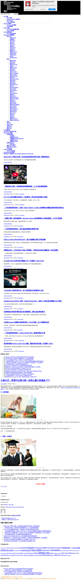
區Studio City (13, 111)
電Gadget (63, 555)
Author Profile (16, 515)
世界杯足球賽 (10, 134)
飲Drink (9, 123)
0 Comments (21, 164)
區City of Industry (14, 73)
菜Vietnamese (13, 57)
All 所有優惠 (10, 26)
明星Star (7, 555)
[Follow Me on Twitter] (22, 578)
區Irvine (12, 86)
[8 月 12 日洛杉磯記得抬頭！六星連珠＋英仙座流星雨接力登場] (18, 359)
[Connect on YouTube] (49, 578)
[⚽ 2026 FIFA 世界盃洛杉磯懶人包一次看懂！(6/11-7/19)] (17, 368)
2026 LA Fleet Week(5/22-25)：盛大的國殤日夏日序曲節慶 (25, 239)
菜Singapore (13, 53)
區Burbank (12, 69)
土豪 (9, 504)
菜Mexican (12, 50)
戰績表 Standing (14, 141)
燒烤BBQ (12, 39)
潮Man (10, 555)
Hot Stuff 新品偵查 (11, 33)
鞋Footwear (68, 555)
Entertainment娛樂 (40, 548)
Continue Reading (8, 162)
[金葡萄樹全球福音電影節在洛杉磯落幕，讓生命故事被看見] (18, 372)
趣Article (53, 555)
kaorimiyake (6, 164)
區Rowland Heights (14, 104)
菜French (12, 43)
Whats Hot (14, 507)
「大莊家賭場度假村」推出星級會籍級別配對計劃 (21, 229)
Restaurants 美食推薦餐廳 (50, 550)
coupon (16, 548)
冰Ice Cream (10, 124)
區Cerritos (12, 70)
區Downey (12, 77)
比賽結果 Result (14, 140)
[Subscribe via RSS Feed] (8, 578)
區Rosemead (13, 103)
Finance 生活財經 (8, 149)
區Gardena (12, 81)
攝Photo (75, 553)
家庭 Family (64, 553)
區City (8, 59)
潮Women (14, 555)
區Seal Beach (13, 110)
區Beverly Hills (13, 64)
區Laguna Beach (14, 87)
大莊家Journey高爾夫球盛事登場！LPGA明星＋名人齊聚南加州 (26, 322)
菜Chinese (12, 40)
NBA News (12, 144)
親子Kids (39, 555)
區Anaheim (13, 61)
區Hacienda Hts (14, 84)
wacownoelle (3, 383)
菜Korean (12, 49)
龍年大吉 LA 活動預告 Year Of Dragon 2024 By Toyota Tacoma (19, 153)
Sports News (69, 550)
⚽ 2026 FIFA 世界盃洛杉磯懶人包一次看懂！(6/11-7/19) (24, 261)
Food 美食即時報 (8, 32)
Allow (52, 9)
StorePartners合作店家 (9, 152)
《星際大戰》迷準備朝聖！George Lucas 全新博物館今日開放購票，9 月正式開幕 (33, 218)
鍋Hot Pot (9, 127)
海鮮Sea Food (13, 52)
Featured (66, 548)
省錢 (12, 504)
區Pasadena (13, 101)
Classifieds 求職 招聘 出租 (10, 131)
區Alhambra (13, 60)
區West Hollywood (14, 120)
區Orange (12, 100)
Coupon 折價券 (7, 23)
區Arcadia (12, 63)
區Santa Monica (14, 108)
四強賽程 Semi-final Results (16, 138)
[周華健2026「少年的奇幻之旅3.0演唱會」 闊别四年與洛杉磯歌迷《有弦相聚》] (22, 366)
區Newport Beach (14, 98)
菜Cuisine (9, 36)
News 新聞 (36, 550)
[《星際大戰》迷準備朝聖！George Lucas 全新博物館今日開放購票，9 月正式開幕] (23, 362)
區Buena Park (13, 67)
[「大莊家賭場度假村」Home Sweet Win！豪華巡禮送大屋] (17, 375)
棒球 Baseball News (11, 146)
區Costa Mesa (13, 74)
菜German (12, 44)
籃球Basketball (10, 142)
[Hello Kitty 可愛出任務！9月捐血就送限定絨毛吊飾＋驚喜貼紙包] (19, 356)
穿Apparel (26, 555)
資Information (21, 507)
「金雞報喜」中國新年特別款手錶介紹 (9, 519)
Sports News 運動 (8, 132)
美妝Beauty (32, 555)
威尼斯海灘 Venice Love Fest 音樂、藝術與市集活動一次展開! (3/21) (28, 343)
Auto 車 (6, 548)
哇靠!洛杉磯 (5, 577)
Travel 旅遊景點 (19, 553)
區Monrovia (13, 96)
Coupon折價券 (22, 548)
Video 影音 (26, 553)
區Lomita (12, 91)
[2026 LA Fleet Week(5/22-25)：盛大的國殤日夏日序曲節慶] (18, 365)
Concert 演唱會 (10, 30)
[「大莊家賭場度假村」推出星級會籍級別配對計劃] (16, 364)
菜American (13, 37)
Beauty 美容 (11, 548)
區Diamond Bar (14, 76)
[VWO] (31, 9)
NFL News (9, 148)
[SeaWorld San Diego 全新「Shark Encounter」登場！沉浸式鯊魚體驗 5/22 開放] (23, 371)
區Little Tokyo (13, 90)
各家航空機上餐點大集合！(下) (9, 518)
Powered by (27, 9)
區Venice (12, 115)
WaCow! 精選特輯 (33, 553)
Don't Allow (43, 9)
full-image (9, 550)
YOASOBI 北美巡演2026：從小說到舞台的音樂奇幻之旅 (24, 290)
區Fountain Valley (14, 79)
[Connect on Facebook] (36, 578)
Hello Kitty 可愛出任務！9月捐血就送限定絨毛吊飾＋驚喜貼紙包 (26, 157)
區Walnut (12, 117)
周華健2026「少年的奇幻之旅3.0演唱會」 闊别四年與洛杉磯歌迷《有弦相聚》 (31, 250)
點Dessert (9, 128)
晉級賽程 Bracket (14, 137)
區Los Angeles (13, 93)
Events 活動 (6, 27)
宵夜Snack (9, 125)
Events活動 (50, 548)
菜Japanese (13, 47)
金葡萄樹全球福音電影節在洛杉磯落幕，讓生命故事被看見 (24, 312)
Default (31, 548)
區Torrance (12, 113)
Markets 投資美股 (11, 150)
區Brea (11, 66)
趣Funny (58, 555)
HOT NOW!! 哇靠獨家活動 (13, 29)
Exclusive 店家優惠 (11, 25)
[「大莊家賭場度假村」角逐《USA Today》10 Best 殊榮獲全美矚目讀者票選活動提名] (24, 361)
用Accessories (20, 555)
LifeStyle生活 (9, 507)
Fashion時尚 (58, 548)
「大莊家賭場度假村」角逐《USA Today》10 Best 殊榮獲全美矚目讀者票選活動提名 (34, 207)
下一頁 (4, 486)
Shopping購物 (62, 550)
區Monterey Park (14, 97)
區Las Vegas (13, 88)
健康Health (52, 553)
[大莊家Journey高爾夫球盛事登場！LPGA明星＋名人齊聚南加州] (19, 374)
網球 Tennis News (11, 145)
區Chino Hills (13, 71)
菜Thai (11, 56)
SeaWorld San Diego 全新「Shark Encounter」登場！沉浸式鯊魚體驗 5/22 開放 (33, 301)
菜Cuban (12, 42)
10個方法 (6, 504)
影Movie (71, 553)
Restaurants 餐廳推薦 (9, 34)
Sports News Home (75, 550)
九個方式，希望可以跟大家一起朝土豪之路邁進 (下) (25, 380)
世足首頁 (12, 135)
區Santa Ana (13, 107)
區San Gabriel (13, 105)
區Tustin (12, 114)
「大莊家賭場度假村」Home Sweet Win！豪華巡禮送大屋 (24, 333)
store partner (3, 553)
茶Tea (8, 121)
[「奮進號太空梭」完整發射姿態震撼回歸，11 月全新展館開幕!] (19, 358)
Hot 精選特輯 (7, 130)
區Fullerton (13, 80)
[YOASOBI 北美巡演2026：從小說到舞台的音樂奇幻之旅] (17, 369)
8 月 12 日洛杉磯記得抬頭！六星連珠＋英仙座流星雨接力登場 (25, 197)
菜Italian (12, 46)
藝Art (36, 555)
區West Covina (13, 118)
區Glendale (13, 83)
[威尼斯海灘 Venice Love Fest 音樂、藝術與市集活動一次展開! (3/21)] (20, 376)
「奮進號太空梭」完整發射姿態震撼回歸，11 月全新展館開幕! (26, 186)
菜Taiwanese (13, 54)
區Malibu (12, 94)
